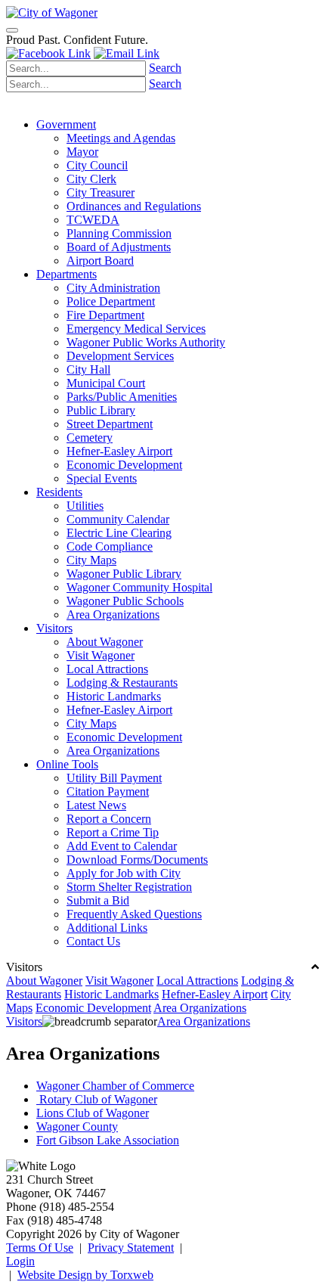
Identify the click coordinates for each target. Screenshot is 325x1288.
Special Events (102, 478)
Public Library (101, 410)
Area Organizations (113, 614)
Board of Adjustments (119, 247)
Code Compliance (110, 546)
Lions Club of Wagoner (92, 1112)
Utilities (85, 505)
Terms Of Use (39, 1247)
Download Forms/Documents (137, 859)
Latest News (96, 805)
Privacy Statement (131, 1247)
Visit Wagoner (101, 655)
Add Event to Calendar (122, 846)
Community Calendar (118, 519)
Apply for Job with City (124, 873)
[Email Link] (126, 53)
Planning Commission (119, 233)
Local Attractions (107, 669)
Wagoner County (77, 1126)
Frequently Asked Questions (134, 914)
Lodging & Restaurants (122, 682)
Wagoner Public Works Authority (146, 342)
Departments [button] (66, 274)
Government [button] (66, 124)
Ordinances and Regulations (134, 206)
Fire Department (105, 315)
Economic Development (124, 464)
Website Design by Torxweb (85, 1274)
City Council (97, 165)
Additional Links (107, 927)
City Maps (91, 560)
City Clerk (91, 178)
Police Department (111, 301)
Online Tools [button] (67, 764)
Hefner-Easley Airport (119, 451)
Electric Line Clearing (119, 532)
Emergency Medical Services (136, 328)
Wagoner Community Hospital (139, 587)
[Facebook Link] (48, 53)
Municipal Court (106, 383)
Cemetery (90, 437)
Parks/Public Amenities (122, 396)
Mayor (82, 151)
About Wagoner (105, 641)
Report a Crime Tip (113, 832)
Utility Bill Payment (114, 777)
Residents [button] (59, 492)
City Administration (113, 287)
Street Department (110, 423)
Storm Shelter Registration (129, 886)
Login (20, 1261)
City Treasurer (101, 192)
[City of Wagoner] (52, 12)
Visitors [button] (54, 628)
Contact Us (93, 941)
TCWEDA (93, 219)
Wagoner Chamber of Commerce (115, 1085)
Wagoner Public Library (124, 573)
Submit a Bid (98, 900)
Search (165, 67)
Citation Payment (108, 791)
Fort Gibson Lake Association (107, 1140)
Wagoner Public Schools (125, 600)
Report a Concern (109, 818)
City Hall (88, 369)
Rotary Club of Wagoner (96, 1099)
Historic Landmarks (114, 696)
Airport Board (100, 260)
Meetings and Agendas (121, 138)
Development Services (120, 355)
